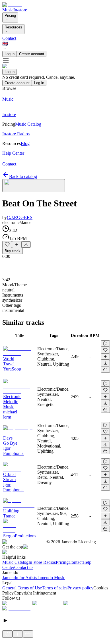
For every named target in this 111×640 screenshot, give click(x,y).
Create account (31, 54)
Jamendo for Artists (19, 577)
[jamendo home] (12, 4)
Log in (10, 54)
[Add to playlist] (17, 244)
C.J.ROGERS (19, 217)
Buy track (12, 251)
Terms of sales (54, 587)
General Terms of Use (22, 587)
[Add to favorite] (7, 244)
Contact (9, 38)
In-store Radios (42, 562)
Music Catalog (15, 562)
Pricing (10, 15)
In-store (20, 9)
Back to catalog (23, 176)
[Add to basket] (105, 369)
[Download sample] (26, 244)
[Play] (33, 185)
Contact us (23, 567)
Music (7, 9)
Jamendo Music (51, 577)
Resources (13, 27)
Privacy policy (80, 587)
